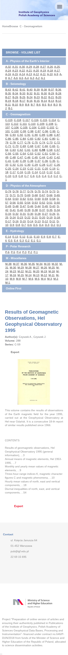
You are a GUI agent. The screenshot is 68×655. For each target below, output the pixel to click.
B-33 (22, 93)
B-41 (22, 89)
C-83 (30, 138)
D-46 (30, 206)
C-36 (45, 161)
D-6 (29, 224)
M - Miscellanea (16, 258)
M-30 (13, 267)
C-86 (8, 138)
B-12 (58, 100)
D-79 (8, 191)
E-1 (33, 240)
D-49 (8, 206)
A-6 (16, 78)
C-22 (30, 168)
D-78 (16, 191)
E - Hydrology (15, 231)
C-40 (16, 161)
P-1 (36, 252)
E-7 (54, 236)
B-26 (15, 97)
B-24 (29, 97)
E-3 (22, 240)
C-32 (13, 164)
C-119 (8, 120)
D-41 (13, 210)
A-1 (43, 78)
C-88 (50, 134)
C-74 (42, 142)
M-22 (21, 271)
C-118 (17, 120)
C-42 (57, 157)
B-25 (22, 97)
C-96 (45, 131)
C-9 (15, 176)
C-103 (41, 127)
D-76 (30, 191)
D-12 (45, 221)
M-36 (24, 263)
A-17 (57, 70)
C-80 (52, 138)
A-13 (29, 74)
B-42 (15, 89)
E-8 (49, 236)
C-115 (43, 120)
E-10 (36, 236)
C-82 (38, 138)
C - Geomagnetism (31, 26)
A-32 (8, 66)
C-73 (50, 142)
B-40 (29, 89)
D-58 (52, 198)
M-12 (44, 275)
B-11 (8, 104)
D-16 (16, 221)
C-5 (38, 176)
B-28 (58, 93)
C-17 (13, 172)
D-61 (30, 198)
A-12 (36, 74)
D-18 (57, 217)
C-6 (32, 176)
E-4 (16, 240)
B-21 (51, 97)
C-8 (21, 176)
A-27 (43, 66)
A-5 (21, 78)
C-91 (27, 134)
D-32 (16, 213)
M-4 (43, 278)
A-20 (36, 70)
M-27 (36, 267)
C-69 (23, 146)
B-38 (44, 89)
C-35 (52, 161)
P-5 (13, 252)
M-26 (44, 267)
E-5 (10, 240)
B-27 (8, 97)
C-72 (57, 142)
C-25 (8, 168)
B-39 (37, 89)
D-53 (35, 202)
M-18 (52, 271)
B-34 (15, 93)
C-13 (42, 172)
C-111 (23, 123)
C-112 (14, 123)
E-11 (29, 236)
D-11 (52, 221)
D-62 (23, 198)
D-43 (52, 206)
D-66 (50, 195)
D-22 (27, 217)
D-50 (57, 202)
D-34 (57, 210)
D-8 (18, 224)
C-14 (35, 172)
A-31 (15, 66)
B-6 (38, 104)
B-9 (21, 104)
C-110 (32, 123)
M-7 (24, 278)
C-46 (27, 157)
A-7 (10, 78)
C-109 (40, 123)
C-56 (8, 153)
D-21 (35, 217)
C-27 (50, 164)
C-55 (16, 153)
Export (15, 352)
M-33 (47, 263)
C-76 (27, 142)
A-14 (22, 74)
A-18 (50, 70)
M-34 (39, 263)
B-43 (8, 89)
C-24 (16, 168)
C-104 (32, 127)
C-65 (52, 146)
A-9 (56, 74)
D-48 (16, 206)
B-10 (15, 104)
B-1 (10, 108)
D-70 (20, 195)
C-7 (26, 176)
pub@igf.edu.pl (20, 551)
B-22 (44, 97)
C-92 (20, 134)
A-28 (36, 66)
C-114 (52, 120)
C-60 (35, 149)
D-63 (16, 198)
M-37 (16, 263)
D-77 (23, 191)
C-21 (38, 168)
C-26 (57, 164)
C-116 (35, 120)
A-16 (8, 74)
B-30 (44, 93)
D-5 (35, 224)
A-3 (32, 78)
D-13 (38, 221)
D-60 (38, 198)
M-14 (28, 275)
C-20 (45, 168)
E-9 (43, 236)
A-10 (50, 74)
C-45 (35, 157)
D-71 (13, 195)
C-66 (45, 146)
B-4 (50, 104)
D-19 (50, 217)
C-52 (38, 153)
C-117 (26, 120)
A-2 (38, 78)
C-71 (8, 146)
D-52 (42, 202)
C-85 (16, 138)
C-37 (38, 161)
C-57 (57, 149)
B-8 (27, 104)
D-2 (53, 224)
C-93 (13, 134)
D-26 (52, 213)
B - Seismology (16, 83)
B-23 (37, 97)
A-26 (50, 66)
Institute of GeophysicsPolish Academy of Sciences (37, 13)
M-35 (32, 263)
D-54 (27, 202)
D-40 (20, 210)
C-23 (23, 168)
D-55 (20, 202)
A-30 (22, 66)
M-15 (21, 275)
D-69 (27, 195)
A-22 (22, 70)
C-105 (24, 127)
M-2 (55, 278)
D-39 (27, 210)
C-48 (13, 157)
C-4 (44, 176)
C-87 (57, 134)
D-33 (8, 213)
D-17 (8, 221)
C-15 (27, 172)
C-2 (56, 176)
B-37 (51, 89)
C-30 (27, 164)
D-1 (59, 224)
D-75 (38, 191)
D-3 (47, 224)
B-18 (15, 100)
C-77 (20, 142)
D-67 (42, 195)
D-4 (41, 224)
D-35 (50, 210)
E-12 (22, 236)
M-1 (7, 282)
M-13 (36, 275)
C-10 (8, 176)
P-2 (30, 252)
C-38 (30, 161)
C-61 (27, 149)
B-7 (33, 104)
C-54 (23, 153)
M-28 (28, 267)
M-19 (44, 271)
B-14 (44, 100)
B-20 (58, 97)
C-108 (49, 123)
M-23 (13, 271)
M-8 (18, 278)
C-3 (50, 176)
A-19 (43, 70)
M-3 (49, 278)
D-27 (45, 213)
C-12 (50, 172)
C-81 (45, 138)
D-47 (23, 206)
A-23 (15, 70)
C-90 (35, 134)
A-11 (43, 74)
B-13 (51, 100)
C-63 (13, 149)
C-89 (42, 134)
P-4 (19, 252)
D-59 (45, 198)
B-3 (55, 104)
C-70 (16, 146)
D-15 (23, 221)
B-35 (8, 93)
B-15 (37, 100)
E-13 (15, 236)
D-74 (45, 191)
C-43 (50, 157)
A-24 (8, 70)
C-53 (30, 153)
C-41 (8, 161)
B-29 (51, 93)
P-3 (24, 252)
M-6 (31, 278)
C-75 (35, 142)
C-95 (53, 131)
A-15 (15, 74)
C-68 (30, 146)
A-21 (29, 70)
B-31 (37, 93)
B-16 (29, 100)
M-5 (37, 278)
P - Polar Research (18, 246)
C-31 (20, 164)
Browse (13, 26)
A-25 (57, 66)
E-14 (8, 236)
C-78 (13, 142)
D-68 (35, 195)
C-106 (15, 127)
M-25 (52, 267)
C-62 (20, 149)
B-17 (22, 100)
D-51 (50, 202)
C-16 (20, 172)
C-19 (52, 168)
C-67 (38, 146)
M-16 (13, 275)
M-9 (12, 278)
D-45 (45, 206)
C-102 (50, 127)
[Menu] (59, 6)
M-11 (52, 275)
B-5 (44, 104)
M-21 (28, 271)
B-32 (29, 93)
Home (5, 26)
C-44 (42, 157)
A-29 (29, 66)
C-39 (23, 161)
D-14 (30, 221)
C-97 (38, 131)
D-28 (38, 213)
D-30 (30, 213)
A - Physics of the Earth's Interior (27, 61)
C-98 (30, 131)
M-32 (55, 263)
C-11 (57, 172)
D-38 (35, 210)
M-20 (36, 271)
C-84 (23, 138)
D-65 (57, 195)
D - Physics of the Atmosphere (26, 185)
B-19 (8, 100)
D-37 (42, 210)
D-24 (13, 217)
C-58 (50, 149)
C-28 (42, 164)
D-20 (42, 217)
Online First (13, 288)
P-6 (7, 252)
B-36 (58, 89)
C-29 (35, 164)
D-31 (23, 213)
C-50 (52, 153)
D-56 (13, 202)
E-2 (27, 240)
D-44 (38, 206)
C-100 (15, 131)
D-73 (52, 191)
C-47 (20, 157)
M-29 (21, 267)
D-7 (24, 224)
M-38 (8, 263)
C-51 (45, 153)
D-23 (20, 217)
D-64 (8, 198)
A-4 (27, 78)
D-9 (12, 224)
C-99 (23, 131)
